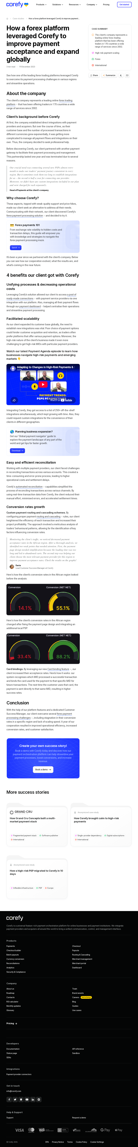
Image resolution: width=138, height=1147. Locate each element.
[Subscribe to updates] (127, 75)
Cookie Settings (97, 1142)
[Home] (7, 18)
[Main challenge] (93, 53)
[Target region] (93, 65)
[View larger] (43, 599)
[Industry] (93, 59)
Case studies (18, 18)
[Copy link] (3, 93)
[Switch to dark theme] (121, 75)
